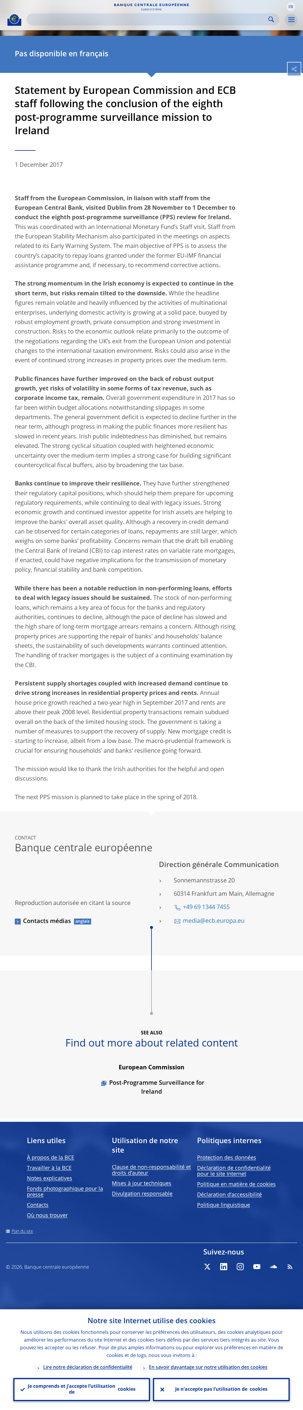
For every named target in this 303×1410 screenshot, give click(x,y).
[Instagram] (240, 1267)
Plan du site (22, 1231)
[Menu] (291, 20)
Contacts (38, 1205)
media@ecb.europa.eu (213, 921)
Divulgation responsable (142, 1194)
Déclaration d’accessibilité (229, 1195)
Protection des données (226, 1158)
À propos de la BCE (50, 1158)
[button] (290, 6)
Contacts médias (47, 921)
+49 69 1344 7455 (206, 908)
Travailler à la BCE (49, 1168)
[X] (207, 1267)
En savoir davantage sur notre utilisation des (208, 1367)
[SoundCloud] (273, 1267)
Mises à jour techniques (141, 1183)
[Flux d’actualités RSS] (290, 1267)
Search (271, 19)
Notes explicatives (49, 1178)
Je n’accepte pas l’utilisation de (221, 1389)
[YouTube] (257, 1267)
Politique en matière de (236, 1184)
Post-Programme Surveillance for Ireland (156, 1087)
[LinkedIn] (224, 1267)
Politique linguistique (223, 1205)
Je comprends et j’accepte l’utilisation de (82, 1389)
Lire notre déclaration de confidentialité (87, 1367)
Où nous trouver (47, 1215)
